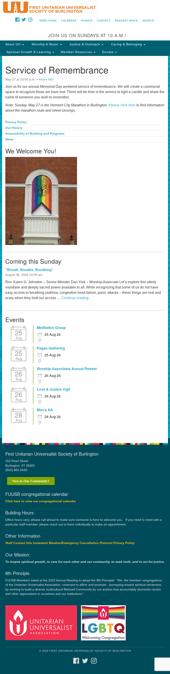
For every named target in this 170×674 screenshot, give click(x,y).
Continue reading (75, 298)
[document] (85, 247)
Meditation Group (51, 327)
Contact (103, 20)
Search (148, 20)
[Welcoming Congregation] (105, 622)
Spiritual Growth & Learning (28, 52)
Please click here (121, 105)
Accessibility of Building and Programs (34, 133)
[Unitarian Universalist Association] (42, 622)
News (9, 139)
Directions (48, 20)
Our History (14, 128)
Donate (87, 20)
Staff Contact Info (18, 543)
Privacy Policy (16, 122)
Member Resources (77, 52)
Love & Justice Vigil (53, 389)
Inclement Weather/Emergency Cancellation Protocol (72, 543)
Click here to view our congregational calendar (40, 501)
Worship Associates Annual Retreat (67, 369)
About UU (13, 44)
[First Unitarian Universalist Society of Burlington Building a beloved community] (85, 7)
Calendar (69, 20)
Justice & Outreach (84, 44)
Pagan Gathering (51, 348)
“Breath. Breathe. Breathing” (29, 270)
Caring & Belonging (126, 44)
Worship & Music (45, 44)
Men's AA (45, 410)
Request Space (126, 20)
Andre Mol (46, 79)
